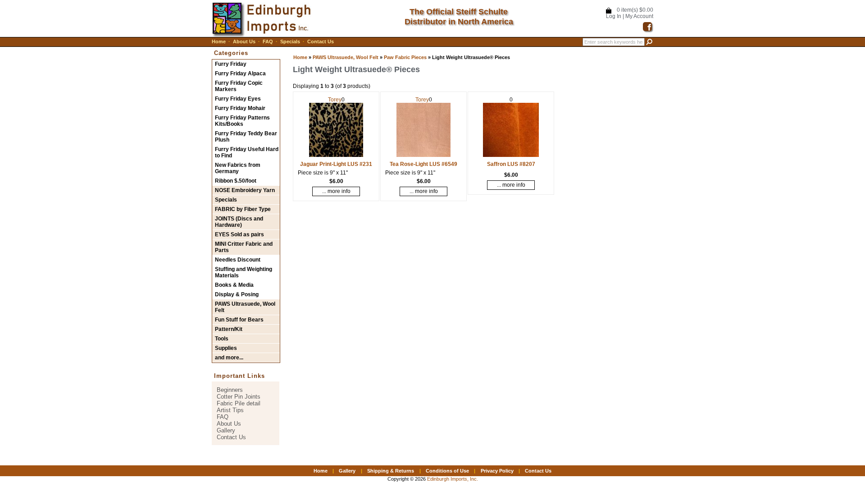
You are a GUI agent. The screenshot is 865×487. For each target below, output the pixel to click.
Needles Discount (237, 260)
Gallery (226, 430)
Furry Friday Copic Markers (239, 86)
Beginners (230, 389)
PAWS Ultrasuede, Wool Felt (345, 57)
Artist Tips (230, 410)
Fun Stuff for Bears (239, 320)
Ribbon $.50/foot (235, 181)
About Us (244, 41)
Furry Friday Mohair (240, 108)
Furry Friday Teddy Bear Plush (246, 136)
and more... (229, 357)
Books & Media (234, 285)
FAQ (268, 41)
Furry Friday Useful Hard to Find (246, 152)
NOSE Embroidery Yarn (245, 190)
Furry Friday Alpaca (240, 73)
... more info (336, 191)
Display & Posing (237, 294)
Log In (613, 16)
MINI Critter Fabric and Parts (244, 247)
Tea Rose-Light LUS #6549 (423, 164)
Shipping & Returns (390, 470)
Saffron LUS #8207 (511, 164)
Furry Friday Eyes (238, 99)
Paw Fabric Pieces (405, 57)
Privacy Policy (497, 470)
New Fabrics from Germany (237, 168)
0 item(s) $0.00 (635, 10)
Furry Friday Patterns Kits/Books (242, 121)
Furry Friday (230, 64)
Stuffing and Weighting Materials (243, 272)
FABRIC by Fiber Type (243, 209)
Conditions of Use (447, 470)
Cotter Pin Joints (238, 396)
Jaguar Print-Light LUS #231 (336, 164)
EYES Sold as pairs (239, 234)
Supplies (226, 348)
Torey (334, 99)
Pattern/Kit (228, 329)
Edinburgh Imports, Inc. (452, 479)
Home (219, 41)
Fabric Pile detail (238, 403)
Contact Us (320, 41)
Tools (221, 338)
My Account (639, 16)
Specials (290, 41)
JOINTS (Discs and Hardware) (239, 222)
